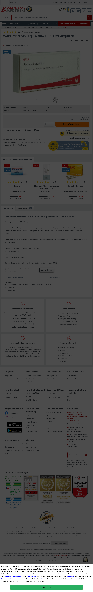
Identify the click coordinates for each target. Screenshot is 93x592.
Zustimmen (42, 579)
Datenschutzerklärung (12, 576)
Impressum (32, 576)
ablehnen (70, 576)
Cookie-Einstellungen (9, 579)
